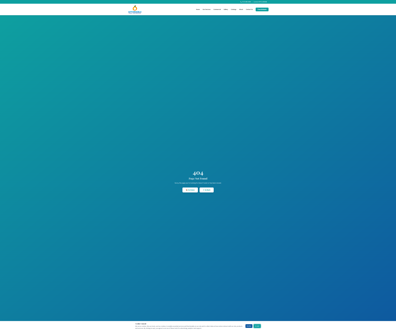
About (241, 9)
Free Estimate (262, 9)
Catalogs (233, 9)
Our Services (207, 9)
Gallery (226, 9)
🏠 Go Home (190, 190)
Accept (257, 326)
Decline (249, 326)
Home (198, 9)
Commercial (217, 9)
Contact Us (249, 9)
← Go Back (206, 190)
